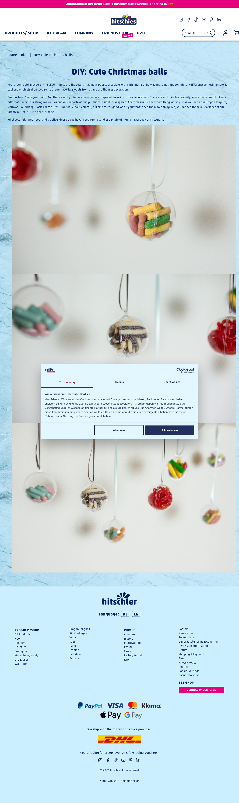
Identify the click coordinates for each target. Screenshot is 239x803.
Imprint (183, 666)
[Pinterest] (211, 19)
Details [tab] (119, 381)
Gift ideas (75, 654)
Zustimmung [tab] (67, 382)
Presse (128, 647)
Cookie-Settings (189, 671)
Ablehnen (119, 429)
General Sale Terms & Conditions (199, 641)
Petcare (74, 658)
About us (129, 634)
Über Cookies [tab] (172, 381)
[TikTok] (196, 19)
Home (12, 55)
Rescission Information (193, 645)
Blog (25, 55)
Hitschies (20, 647)
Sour (72, 641)
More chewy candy (26, 655)
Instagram (156, 119)
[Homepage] (123, 19)
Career (128, 651)
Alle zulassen (169, 429)
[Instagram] (181, 19)
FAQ (126, 659)
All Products (22, 634)
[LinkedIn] (219, 19)
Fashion (74, 650)
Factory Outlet (133, 655)
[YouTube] (204, 19)
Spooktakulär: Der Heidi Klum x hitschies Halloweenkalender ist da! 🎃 (119, 4)
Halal (72, 645)
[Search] (209, 33)
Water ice (21, 663)
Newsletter (186, 633)
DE (125, 614)
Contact (183, 629)
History (128, 638)
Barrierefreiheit (189, 675)
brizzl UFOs (22, 659)
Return (183, 650)
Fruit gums (21, 651)
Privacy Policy (187, 662)
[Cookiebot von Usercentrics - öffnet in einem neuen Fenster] (179, 370)
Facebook (140, 119)
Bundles (20, 642)
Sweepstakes (187, 637)
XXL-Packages (78, 633)
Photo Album (132, 642)
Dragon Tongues (79, 629)
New (17, 638)
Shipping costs (130, 781)
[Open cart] (235, 32)
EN (136, 614)
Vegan (73, 637)
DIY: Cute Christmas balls (53, 55)
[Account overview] (225, 32)
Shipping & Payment (191, 654)
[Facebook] (189, 19)
